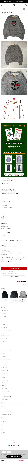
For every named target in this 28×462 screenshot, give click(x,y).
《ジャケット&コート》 (6, 341)
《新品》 (3, 385)
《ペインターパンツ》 (6, 359)
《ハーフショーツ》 (6, 367)
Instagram (4, 426)
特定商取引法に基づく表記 (7, 414)
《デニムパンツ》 (5, 353)
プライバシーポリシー (6, 411)
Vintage (3, 377)
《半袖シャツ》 (5, 319)
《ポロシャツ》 (5, 321)
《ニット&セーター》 (6, 335)
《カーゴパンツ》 (5, 370)
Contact (4, 409)
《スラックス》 (5, 364)
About (4, 406)
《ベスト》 (4, 332)
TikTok (4, 432)
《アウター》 (5, 338)
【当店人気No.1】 (4, 310)
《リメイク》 (4, 382)
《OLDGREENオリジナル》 (6, 380)
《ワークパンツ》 (5, 362)
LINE (3, 429)
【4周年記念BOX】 (5, 399)
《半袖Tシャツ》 (5, 316)
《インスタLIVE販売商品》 (6, 396)
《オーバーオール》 (5, 391)
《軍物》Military (4, 388)
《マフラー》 (4, 393)
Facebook (4, 421)
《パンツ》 (3, 348)
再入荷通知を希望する (14, 268)
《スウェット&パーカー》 (7, 330)
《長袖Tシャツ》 (5, 327)
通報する (24, 284)
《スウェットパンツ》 (6, 373)
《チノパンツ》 (5, 356)
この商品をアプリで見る (14, 276)
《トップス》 (4, 313)
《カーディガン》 (5, 344)
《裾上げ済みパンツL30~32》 (8, 350)
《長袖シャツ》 (5, 324)
